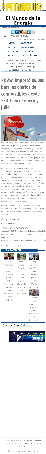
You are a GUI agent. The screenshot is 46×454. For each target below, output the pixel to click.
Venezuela (11, 224)
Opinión (28, 51)
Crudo (32, 240)
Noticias (13, 51)
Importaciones (13, 240)
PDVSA (12, 231)
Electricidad (10, 63)
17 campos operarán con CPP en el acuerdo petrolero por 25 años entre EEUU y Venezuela (34, 274)
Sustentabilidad (12, 70)
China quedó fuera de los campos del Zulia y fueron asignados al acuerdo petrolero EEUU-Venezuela (21, 277)
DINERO (24, 36)
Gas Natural (21, 60)
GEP (5, 36)
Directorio (26, 70)
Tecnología (30, 67)
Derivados (39, 240)
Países (11, 47)
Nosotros (26, 43)
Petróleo (9, 60)
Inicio (11, 43)
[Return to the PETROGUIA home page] (21, 10)
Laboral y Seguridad (13, 67)
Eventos (13, 55)
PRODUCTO (14, 36)
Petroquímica (35, 60)
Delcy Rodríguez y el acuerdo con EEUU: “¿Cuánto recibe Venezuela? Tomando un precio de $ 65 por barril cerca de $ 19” (9, 280)
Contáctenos (31, 55)
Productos (27, 47)
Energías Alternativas (28, 63)
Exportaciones (24, 240)
